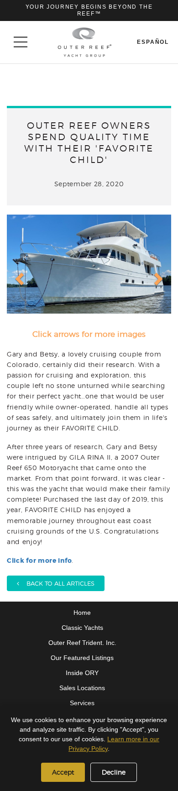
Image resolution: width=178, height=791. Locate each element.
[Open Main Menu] (20, 42)
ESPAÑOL (153, 42)
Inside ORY (82, 672)
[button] (18, 272)
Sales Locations (82, 687)
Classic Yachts (82, 627)
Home (82, 612)
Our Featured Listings (82, 657)
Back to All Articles (56, 583)
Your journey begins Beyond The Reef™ (89, 10)
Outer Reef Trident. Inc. (82, 642)
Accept (63, 772)
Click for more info (39, 560)
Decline (114, 772)
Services (82, 703)
